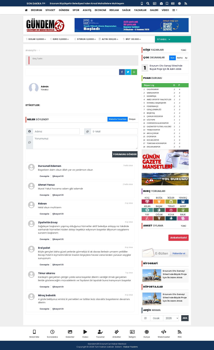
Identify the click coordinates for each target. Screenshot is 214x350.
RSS (180, 336)
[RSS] (186, 3)
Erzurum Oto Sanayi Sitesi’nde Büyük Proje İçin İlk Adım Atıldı (163, 67)
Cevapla (44, 176)
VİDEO (165, 10)
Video (85, 336)
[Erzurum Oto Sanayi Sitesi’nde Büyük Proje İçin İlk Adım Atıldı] (151, 275)
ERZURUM (36, 10)
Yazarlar (100, 336)
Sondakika (52, 336)
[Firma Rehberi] (161, 3)
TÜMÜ (183, 50)
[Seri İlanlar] (167, 3)
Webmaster (164, 336)
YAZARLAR (140, 10)
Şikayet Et (58, 176)
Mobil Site (34, 336)
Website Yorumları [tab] (117, 119)
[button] (175, 10)
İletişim (132, 336)
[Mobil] (141, 3)
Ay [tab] (186, 57)
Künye (147, 336)
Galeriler (70, 336)
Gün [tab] (172, 57)
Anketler (116, 336)
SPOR (76, 10)
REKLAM (114, 10)
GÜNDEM (64, 10)
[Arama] (148, 3)
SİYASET (50, 10)
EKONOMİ (100, 10)
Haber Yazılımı (130, 346)
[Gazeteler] (173, 3)
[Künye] (179, 3)
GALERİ (154, 10)
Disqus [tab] (132, 119)
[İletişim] (154, 3)
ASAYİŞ (87, 10)
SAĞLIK (126, 10)
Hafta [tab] (180, 57)
